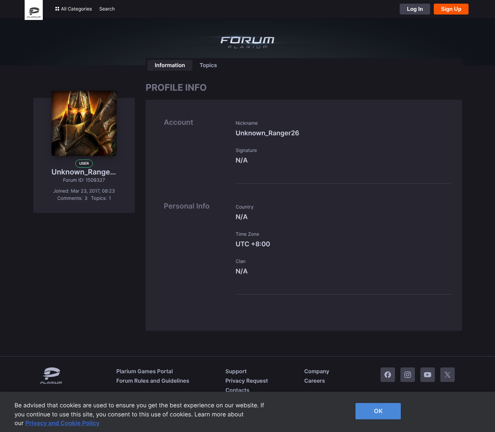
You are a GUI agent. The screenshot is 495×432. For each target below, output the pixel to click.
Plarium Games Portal (144, 371)
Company (316, 371)
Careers (314, 380)
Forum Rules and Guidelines (152, 380)
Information (170, 65)
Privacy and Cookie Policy (62, 423)
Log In (415, 9)
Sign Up (451, 9)
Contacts (237, 390)
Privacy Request (246, 380)
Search (107, 9)
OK (378, 411)
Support (236, 371)
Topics (208, 65)
